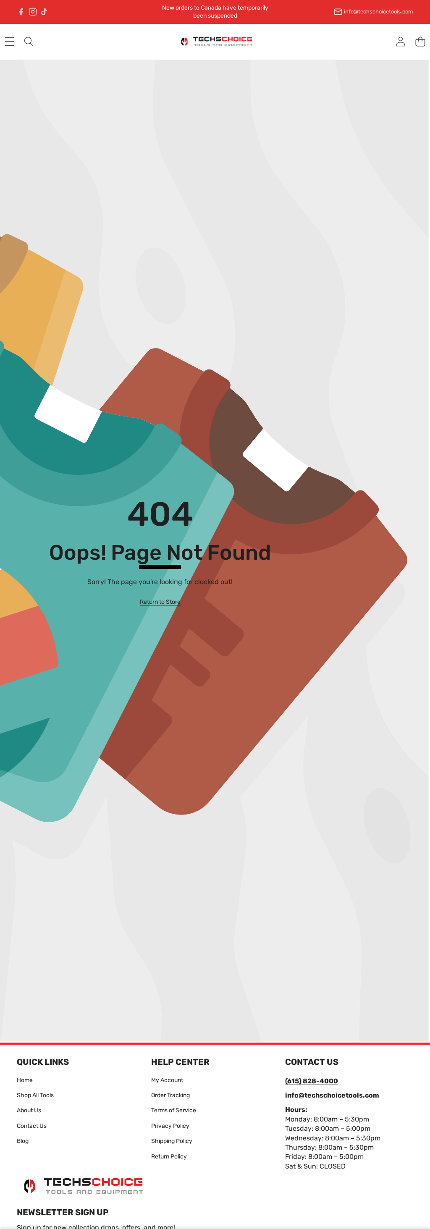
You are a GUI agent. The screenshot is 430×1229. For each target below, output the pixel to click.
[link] (160, 602)
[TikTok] (44, 12)
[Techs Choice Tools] (214, 41)
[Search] (29, 41)
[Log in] (400, 41)
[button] (420, 41)
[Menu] (9, 41)
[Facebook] (21, 12)
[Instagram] (33, 12)
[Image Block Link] (80, 1186)
